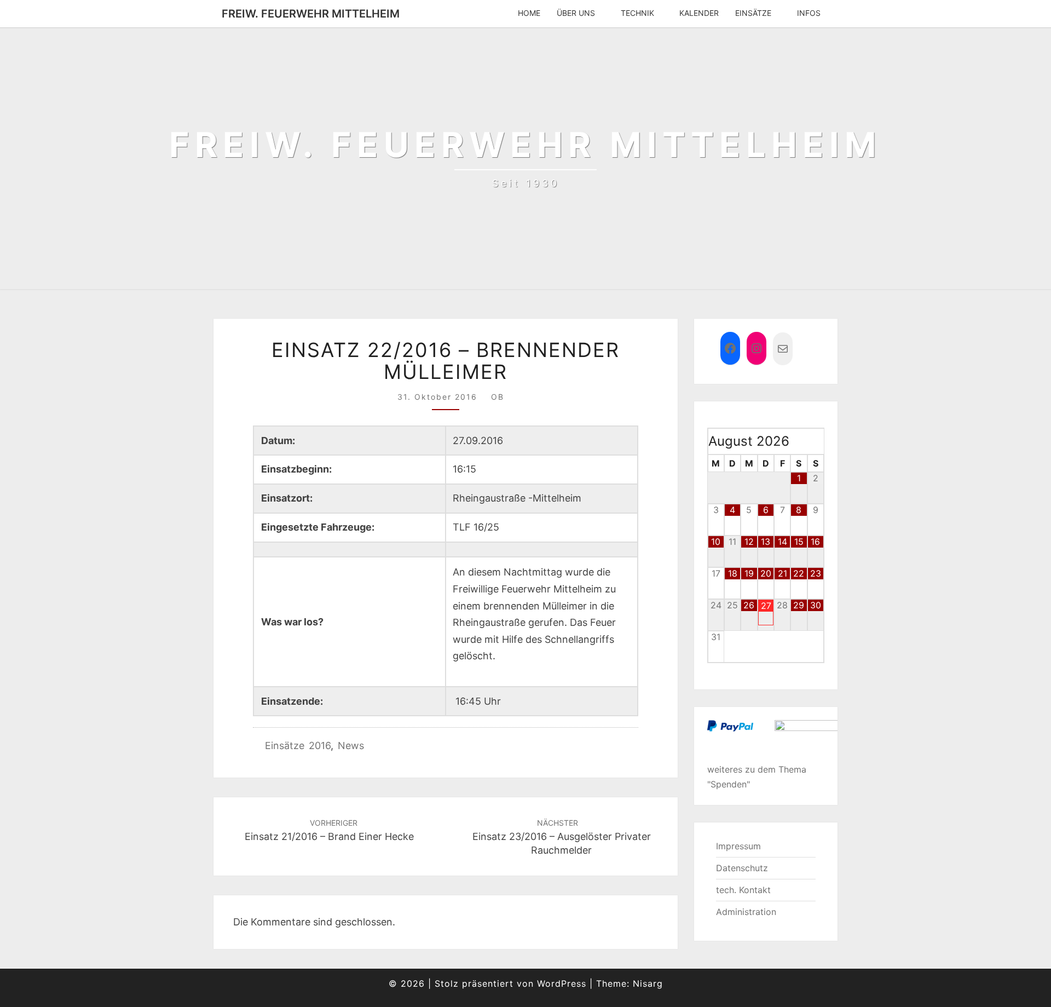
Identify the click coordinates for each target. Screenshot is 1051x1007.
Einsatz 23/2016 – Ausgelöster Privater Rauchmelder (561, 837)
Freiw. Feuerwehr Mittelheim (311, 13)
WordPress (561, 983)
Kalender (699, 13)
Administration (746, 911)
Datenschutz (742, 867)
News (351, 745)
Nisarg (648, 983)
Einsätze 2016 (298, 745)
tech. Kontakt (743, 889)
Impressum (738, 846)
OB (497, 396)
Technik (637, 13)
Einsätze (753, 13)
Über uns (576, 13)
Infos (809, 13)
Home (529, 13)
